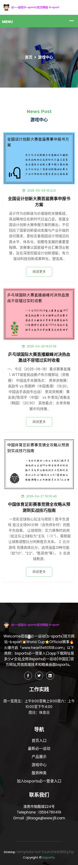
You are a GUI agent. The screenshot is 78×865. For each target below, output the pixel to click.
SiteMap (9, 852)
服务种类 (39, 773)
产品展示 (39, 756)
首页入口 (39, 740)
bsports (48, 857)
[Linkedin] (50, 676)
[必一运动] (39, 7)
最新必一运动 (39, 748)
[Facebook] (28, 676)
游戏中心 (39, 764)
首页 (28, 57)
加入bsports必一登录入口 (39, 781)
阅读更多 (39, 271)
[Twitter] (39, 676)
